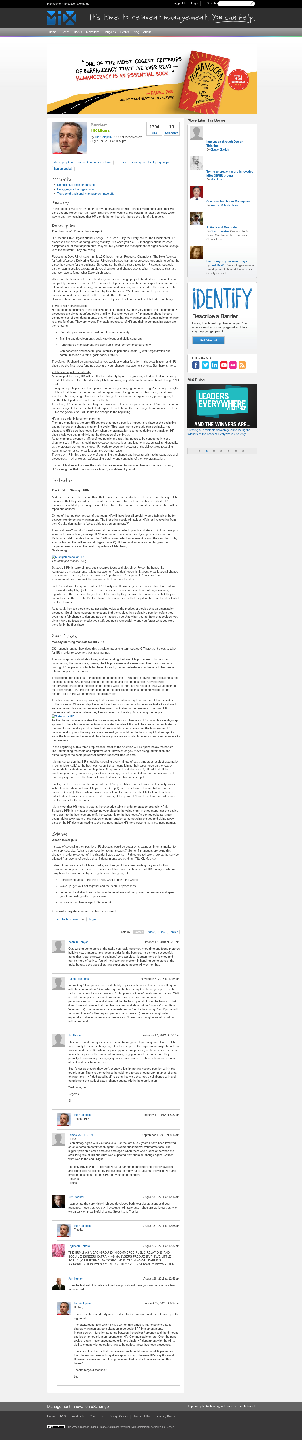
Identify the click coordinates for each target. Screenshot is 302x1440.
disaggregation (63, 162)
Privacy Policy (166, 1416)
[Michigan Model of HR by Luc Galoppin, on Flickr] (68, 557)
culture (121, 162)
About (147, 32)
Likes (161, 931)
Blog (136, 32)
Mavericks (92, 32)
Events (124, 32)
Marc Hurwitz (218, 179)
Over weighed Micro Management (229, 201)
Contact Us (97, 1416)
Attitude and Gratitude (221, 227)
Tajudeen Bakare (79, 1246)
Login (194, 3)
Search (211, 3)
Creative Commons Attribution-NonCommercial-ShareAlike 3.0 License (136, 1427)
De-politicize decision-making (76, 184)
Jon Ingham (75, 1278)
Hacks (78, 32)
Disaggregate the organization (76, 189)
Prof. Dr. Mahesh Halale (224, 205)
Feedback (77, 1416)
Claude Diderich (219, 149)
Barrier (98, 124)
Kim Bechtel (76, 1197)
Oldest (150, 931)
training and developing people (150, 162)
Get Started (208, 340)
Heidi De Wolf (218, 265)
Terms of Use (142, 1416)
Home (52, 32)
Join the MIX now (66, 919)
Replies (173, 931)
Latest (139, 931)
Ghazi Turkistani (219, 231)
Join (184, 3)
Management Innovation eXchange (68, 3)
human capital (63, 168)
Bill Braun (74, 1035)
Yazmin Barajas (78, 942)
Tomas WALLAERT (80, 1135)
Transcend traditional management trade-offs (86, 193)
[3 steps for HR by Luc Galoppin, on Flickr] (63, 716)
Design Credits (118, 1416)
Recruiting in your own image (226, 261)
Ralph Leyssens (78, 978)
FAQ (63, 1416)
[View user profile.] (69, 152)
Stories (65, 32)
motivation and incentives (94, 162)
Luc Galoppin (103, 137)
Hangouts (110, 32)
